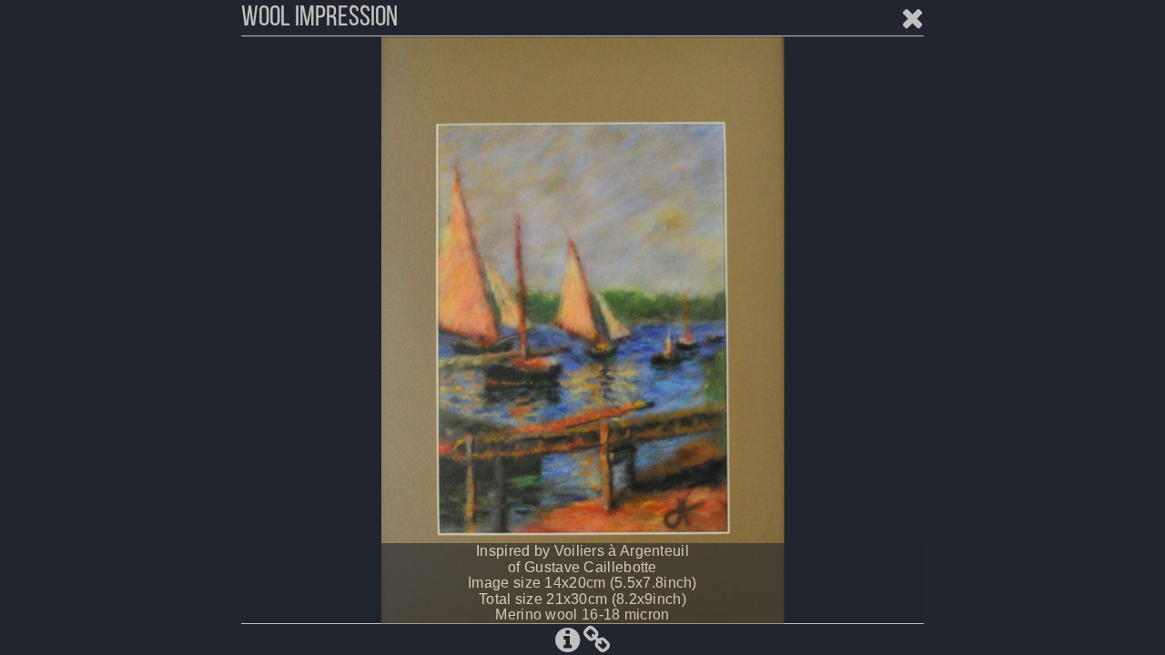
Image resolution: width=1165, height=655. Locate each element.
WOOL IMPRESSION (319, 18)
